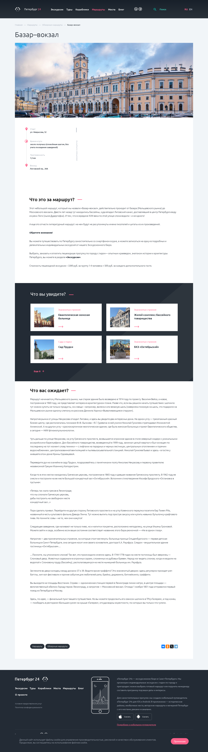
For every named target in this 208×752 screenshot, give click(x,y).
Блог (121, 9)
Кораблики (82, 9)
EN (190, 9)
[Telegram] (176, 646)
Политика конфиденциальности (28, 707)
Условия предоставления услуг (28, 703)
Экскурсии (57, 9)
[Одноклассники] (167, 646)
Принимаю (180, 741)
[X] (172, 646)
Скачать (127, 716)
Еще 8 (39, 371)
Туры (69, 9)
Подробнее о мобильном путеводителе (136, 724)
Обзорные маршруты (58, 646)
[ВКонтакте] (163, 646)
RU (186, 9)
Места (111, 9)
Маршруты (98, 9)
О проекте (21, 694)
